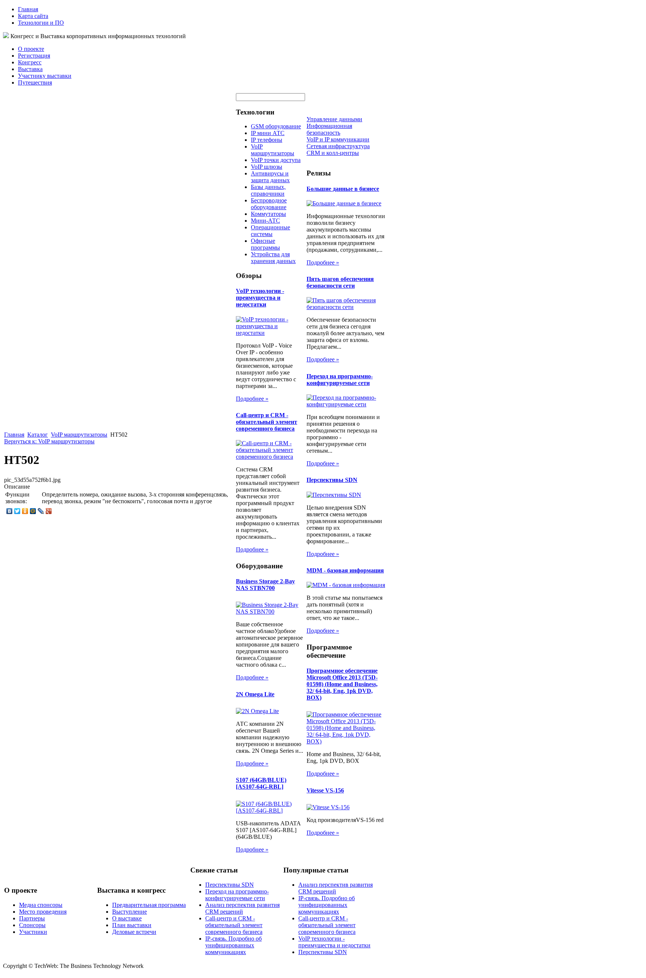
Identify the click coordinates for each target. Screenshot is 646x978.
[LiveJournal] (41, 511)
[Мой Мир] (33, 511)
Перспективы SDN (332, 480)
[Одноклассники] (25, 511)
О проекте (31, 49)
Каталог (37, 434)
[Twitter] (17, 511)
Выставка (30, 69)
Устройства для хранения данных (273, 257)
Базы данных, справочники (268, 190)
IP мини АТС (267, 133)
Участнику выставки (44, 76)
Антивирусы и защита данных (270, 176)
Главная (28, 9)
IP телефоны (266, 140)
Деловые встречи (134, 932)
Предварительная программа (149, 905)
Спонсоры (32, 925)
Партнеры (32, 918)
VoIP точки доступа (276, 160)
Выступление (129, 911)
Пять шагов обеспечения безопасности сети (340, 282)
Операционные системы (270, 230)
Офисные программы (265, 244)
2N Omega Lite (255, 694)
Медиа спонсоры (40, 905)
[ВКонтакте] (9, 511)
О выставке (127, 918)
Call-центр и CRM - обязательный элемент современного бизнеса (266, 422)
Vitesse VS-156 (325, 790)
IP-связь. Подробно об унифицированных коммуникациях (233, 945)
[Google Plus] (49, 511)
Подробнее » (252, 398)
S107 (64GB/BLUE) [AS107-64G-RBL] (261, 783)
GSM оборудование (276, 126)
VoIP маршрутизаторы (79, 434)
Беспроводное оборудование (269, 203)
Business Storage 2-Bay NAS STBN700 (265, 584)
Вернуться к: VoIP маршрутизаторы (49, 441)
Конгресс (29, 62)
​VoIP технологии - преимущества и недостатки (260, 298)
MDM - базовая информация (345, 570)
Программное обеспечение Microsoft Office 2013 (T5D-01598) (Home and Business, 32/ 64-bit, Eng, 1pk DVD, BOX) (342, 684)
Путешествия (35, 82)
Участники (33, 932)
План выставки (131, 925)
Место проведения (43, 911)
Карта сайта (33, 16)
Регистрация (34, 55)
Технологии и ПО (41, 22)
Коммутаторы (268, 214)
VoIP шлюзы (266, 166)
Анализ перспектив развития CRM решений (242, 908)
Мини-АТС (265, 220)
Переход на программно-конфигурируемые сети (340, 379)
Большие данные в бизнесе (343, 189)
